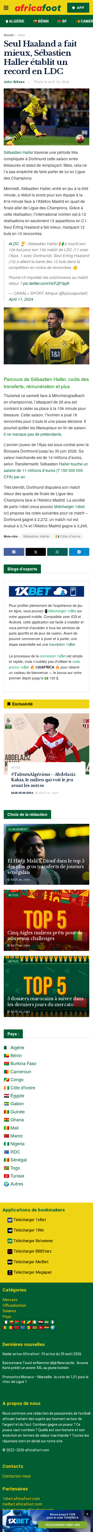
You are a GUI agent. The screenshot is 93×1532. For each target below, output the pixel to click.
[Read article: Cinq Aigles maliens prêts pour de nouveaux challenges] (46, 920)
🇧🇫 (16, 1322)
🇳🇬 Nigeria (14, 1143)
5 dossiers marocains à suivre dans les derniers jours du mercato (45, 1001)
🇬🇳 (4, 1327)
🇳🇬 (52, 1322)
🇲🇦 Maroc (13, 1135)
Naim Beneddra (22, 793)
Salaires (9, 1311)
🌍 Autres (13, 1183)
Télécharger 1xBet (29, 1219)
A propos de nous (21, 1403)
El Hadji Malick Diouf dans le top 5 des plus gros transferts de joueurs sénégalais (45, 866)
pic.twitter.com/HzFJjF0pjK (46, 283)
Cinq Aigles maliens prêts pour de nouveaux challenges (45, 935)
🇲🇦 (16, 1327)
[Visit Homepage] (38, 7)
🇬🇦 (46, 1322)
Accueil (9, 35)
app (80, 7)
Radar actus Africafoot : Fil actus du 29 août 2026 (41, 1354)
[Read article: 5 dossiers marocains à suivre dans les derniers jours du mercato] (46, 986)
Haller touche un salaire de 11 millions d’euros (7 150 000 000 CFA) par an (46, 470)
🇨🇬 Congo (14, 1079)
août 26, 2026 (20, 945)
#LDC (14, 243)
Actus (21, 35)
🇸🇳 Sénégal (15, 1159)
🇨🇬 (28, 1322)
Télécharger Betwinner (32, 1240)
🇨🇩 (22, 1327)
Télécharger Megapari (32, 1272)
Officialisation (14, 1305)
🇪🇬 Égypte (14, 1095)
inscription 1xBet (62, 644)
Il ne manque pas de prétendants (32, 434)
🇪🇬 (40, 1322)
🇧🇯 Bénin (41, 21)
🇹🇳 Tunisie (14, 1175)
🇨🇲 (22, 1322)
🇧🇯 (10, 1322)
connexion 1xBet (53, 655)
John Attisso (14, 81)
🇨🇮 (34, 1322)
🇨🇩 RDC (12, 1151)
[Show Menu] (6, 7)
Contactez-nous (16, 1476)
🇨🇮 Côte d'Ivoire (68, 536)
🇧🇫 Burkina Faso (20, 1063)
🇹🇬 (34, 1327)
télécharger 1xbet (69, 506)
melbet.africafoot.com (22, 1504)
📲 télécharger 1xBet (60, 610)
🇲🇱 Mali (11, 1127)
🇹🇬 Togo (12, 1167)
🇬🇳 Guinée (14, 1111)
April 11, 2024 (21, 299)
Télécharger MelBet (30, 1262)
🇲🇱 (10, 1327)
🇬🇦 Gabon (14, 1103)
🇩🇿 (4, 1322)
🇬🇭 (46, 1327)
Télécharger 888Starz (32, 1251)
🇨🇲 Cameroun (17, 1071)
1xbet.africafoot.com (21, 1498)
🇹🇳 (40, 1327)
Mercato (10, 1299)
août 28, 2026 (48, 793)
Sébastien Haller (18, 152)
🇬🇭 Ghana (14, 1119)
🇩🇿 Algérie (14, 21)
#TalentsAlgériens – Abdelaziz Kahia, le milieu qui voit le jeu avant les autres (43, 780)
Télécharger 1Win (28, 1230)
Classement (18, 829)
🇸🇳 (28, 1327)
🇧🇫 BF (62, 21)
